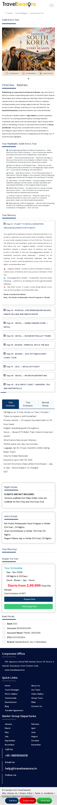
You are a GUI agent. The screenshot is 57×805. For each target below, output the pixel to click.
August (34, 736)
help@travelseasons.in (21, 768)
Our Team (35, 690)
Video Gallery (37, 694)
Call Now (12, 800)
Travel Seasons (24, 790)
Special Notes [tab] (45, 404)
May (7, 732)
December (36, 744)
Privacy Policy (26, 793)
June (33, 732)
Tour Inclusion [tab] (10, 404)
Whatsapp (45, 800)
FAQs (33, 702)
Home (7, 685)
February (35, 724)
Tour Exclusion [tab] (28, 404)
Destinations (11, 702)
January (8, 724)
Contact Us (36, 706)
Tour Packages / (21, 13)
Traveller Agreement (14, 710)
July (6, 736)
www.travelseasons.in (15, 670)
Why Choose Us (9, 793)
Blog (7, 706)
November (9, 744)
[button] (51, 5)
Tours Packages (12, 690)
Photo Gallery (11, 694)
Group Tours (37, 698)
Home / (10, 13)
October (35, 740)
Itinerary (22, 85)
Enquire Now (29, 599)
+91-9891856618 (16, 755)
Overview (8, 85)
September (10, 740)
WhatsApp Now (29, 606)
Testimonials (10, 698)
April (33, 728)
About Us (35, 685)
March (8, 728)
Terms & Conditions (44, 793)
